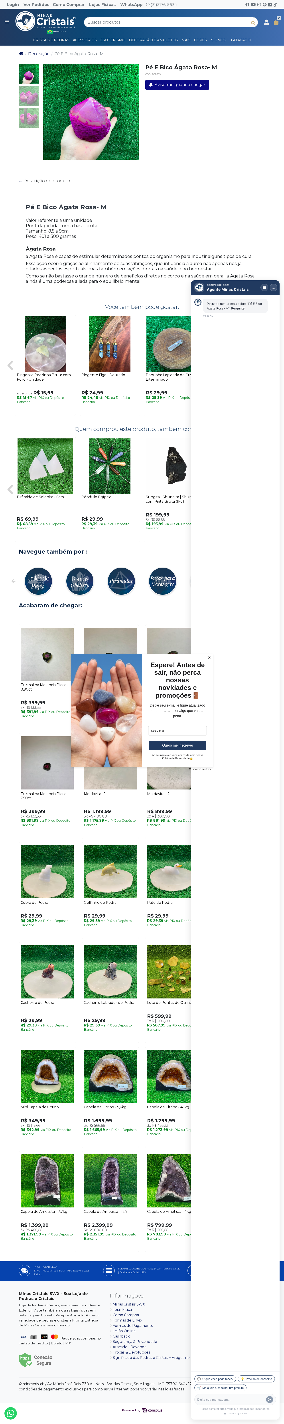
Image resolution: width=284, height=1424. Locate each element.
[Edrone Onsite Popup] (142, 712)
